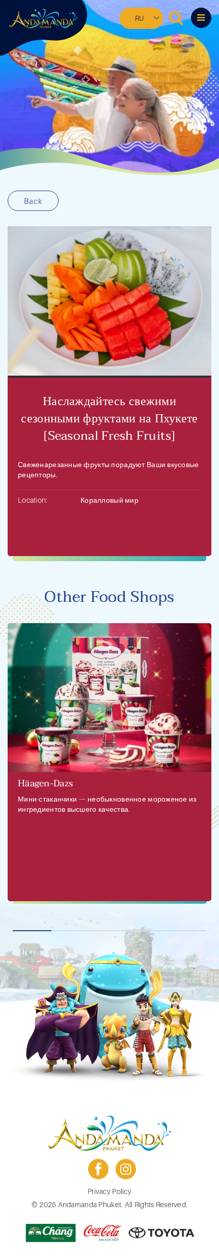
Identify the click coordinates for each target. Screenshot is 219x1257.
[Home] (43, 19)
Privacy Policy (109, 1191)
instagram (126, 1169)
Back (33, 200)
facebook (98, 1169)
